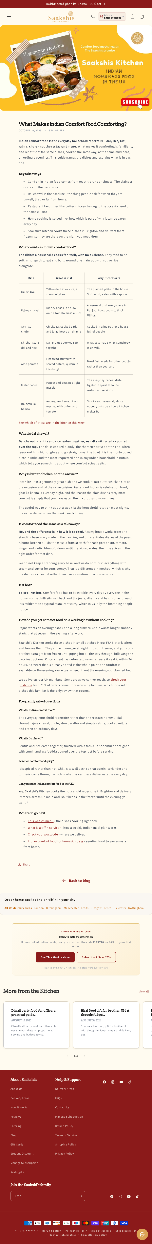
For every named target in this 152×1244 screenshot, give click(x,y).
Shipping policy (126, 1230)
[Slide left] (67, 1056)
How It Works (19, 1107)
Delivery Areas (19, 1098)
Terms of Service (66, 1135)
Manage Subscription (24, 1163)
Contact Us (62, 1107)
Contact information (63, 1234)
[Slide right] (85, 1056)
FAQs (58, 1098)
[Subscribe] (80, 1196)
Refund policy (51, 1230)
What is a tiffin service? (44, 828)
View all (144, 991)
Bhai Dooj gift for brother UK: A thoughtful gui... (105, 1013)
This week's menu (41, 821)
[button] (8, 16)
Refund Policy (64, 1126)
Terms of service (100, 1230)
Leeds (84, 908)
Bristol (108, 908)
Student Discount (22, 1153)
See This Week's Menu (55, 957)
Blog (13, 1135)
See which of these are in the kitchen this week (52, 423)
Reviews (15, 1116)
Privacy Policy (64, 1153)
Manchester (71, 908)
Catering (16, 1126)
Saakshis (32, 1230)
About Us (16, 1089)
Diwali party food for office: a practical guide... (33, 1013)
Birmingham (54, 908)
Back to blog (79, 880)
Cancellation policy (94, 1234)
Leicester (120, 908)
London (39, 908)
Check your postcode (43, 834)
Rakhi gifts (17, 1172)
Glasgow (96, 908)
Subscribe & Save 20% (96, 957)
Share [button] (26, 864)
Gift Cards (16, 1144)
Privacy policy (75, 1230)
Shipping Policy (65, 1144)
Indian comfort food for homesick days (56, 841)
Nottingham (136, 908)
